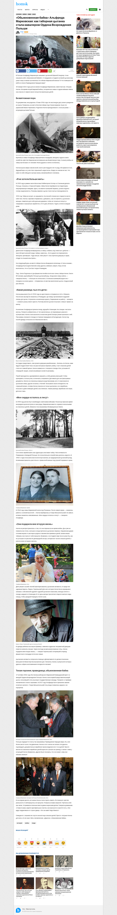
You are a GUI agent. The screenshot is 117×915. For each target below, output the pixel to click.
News (34, 14)
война (27, 823)
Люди (29, 14)
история (19, 823)
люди (33, 823)
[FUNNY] (44, 843)
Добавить (93, 9)
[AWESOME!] (19, 843)
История (19, 14)
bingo (22, 31)
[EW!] (63, 843)
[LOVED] (32, 843)
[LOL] (38, 843)
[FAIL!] (50, 843)
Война (24, 14)
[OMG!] (57, 843)
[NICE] (25, 843)
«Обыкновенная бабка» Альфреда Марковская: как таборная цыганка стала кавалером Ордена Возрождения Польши (43, 23)
